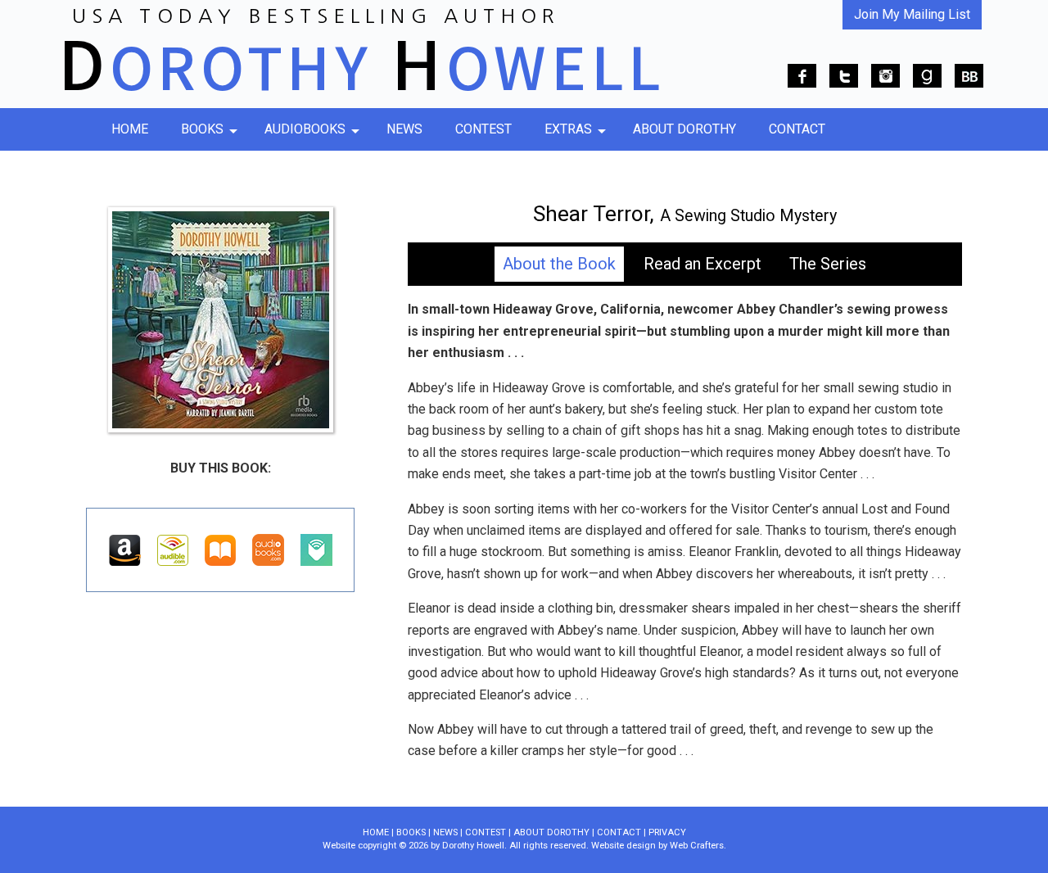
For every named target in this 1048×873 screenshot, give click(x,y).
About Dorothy (684, 129)
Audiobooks (305, 129)
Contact (797, 129)
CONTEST (485, 832)
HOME (376, 832)
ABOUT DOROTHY (551, 832)
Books (202, 129)
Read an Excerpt (702, 264)
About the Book (559, 264)
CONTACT (619, 832)
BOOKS (411, 832)
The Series (827, 264)
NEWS (445, 832)
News (404, 129)
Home (129, 129)
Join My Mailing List (912, 14)
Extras (568, 129)
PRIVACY (667, 832)
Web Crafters (697, 845)
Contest (483, 129)
